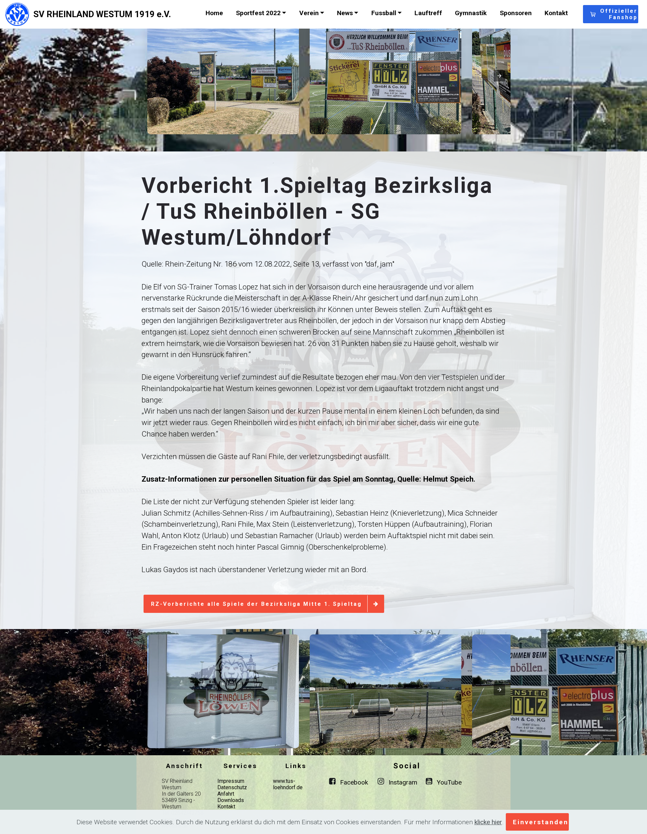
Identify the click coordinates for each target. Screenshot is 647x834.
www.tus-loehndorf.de (288, 784)
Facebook (354, 782)
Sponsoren (516, 13)
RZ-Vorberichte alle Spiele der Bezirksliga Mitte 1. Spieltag (256, 604)
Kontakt (556, 13)
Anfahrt (225, 794)
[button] (223, 77)
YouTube (449, 782)
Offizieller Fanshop (619, 14)
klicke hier (488, 822)
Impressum (230, 781)
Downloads (230, 800)
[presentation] (499, 75)
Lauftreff (428, 13)
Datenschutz (232, 787)
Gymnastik (471, 13)
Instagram (403, 782)
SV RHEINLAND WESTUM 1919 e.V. (102, 14)
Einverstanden (540, 822)
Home (214, 13)
